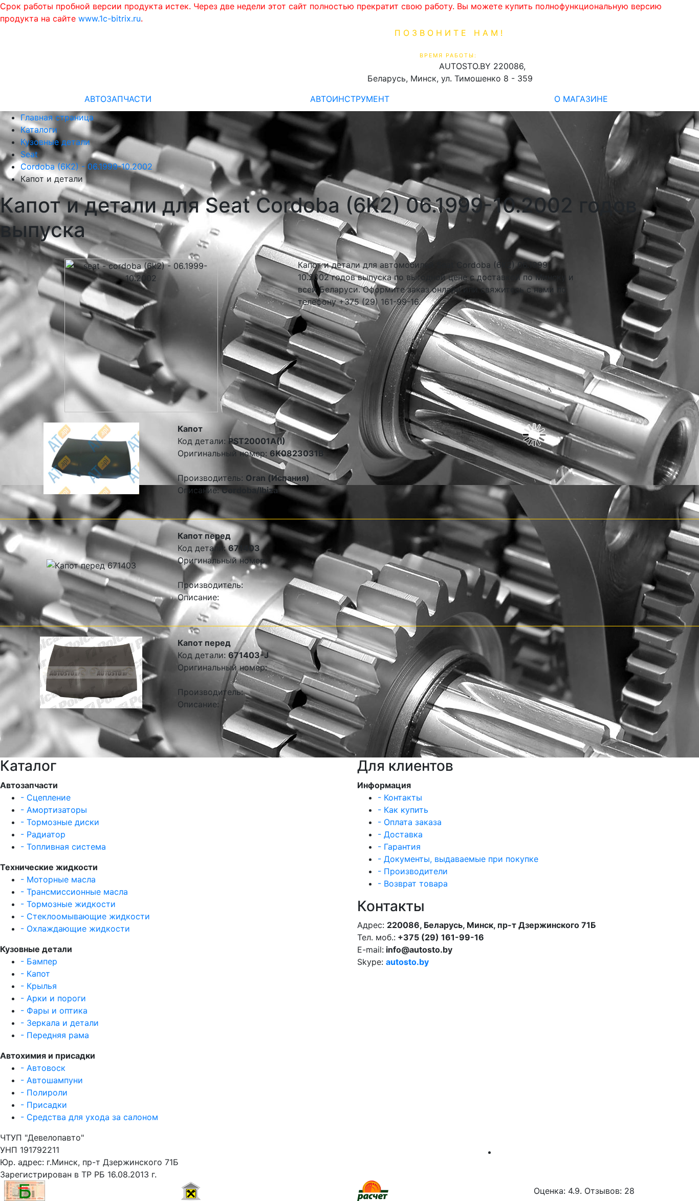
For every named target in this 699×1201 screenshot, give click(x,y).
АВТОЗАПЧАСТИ (117, 99)
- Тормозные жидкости (68, 904)
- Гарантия (399, 846)
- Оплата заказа (410, 822)
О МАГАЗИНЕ (581, 99)
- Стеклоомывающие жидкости (85, 916)
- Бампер (38, 961)
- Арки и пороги (53, 998)
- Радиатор (42, 834)
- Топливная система (63, 846)
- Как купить (403, 810)
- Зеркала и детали (59, 1023)
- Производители (413, 871)
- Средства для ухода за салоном (89, 1117)
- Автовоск (42, 1068)
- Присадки (43, 1105)
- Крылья (38, 986)
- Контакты (400, 797)
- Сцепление (45, 797)
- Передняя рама (54, 1035)
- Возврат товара (413, 883)
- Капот (35, 973)
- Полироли (44, 1092)
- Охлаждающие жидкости (75, 928)
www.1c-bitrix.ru (109, 18)
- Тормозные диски (59, 822)
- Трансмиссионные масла (74, 892)
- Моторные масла (58, 879)
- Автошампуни (51, 1080)
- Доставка (400, 834)
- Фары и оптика (54, 1010)
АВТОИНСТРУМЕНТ (349, 99)
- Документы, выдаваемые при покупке (458, 859)
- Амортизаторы (53, 810)
